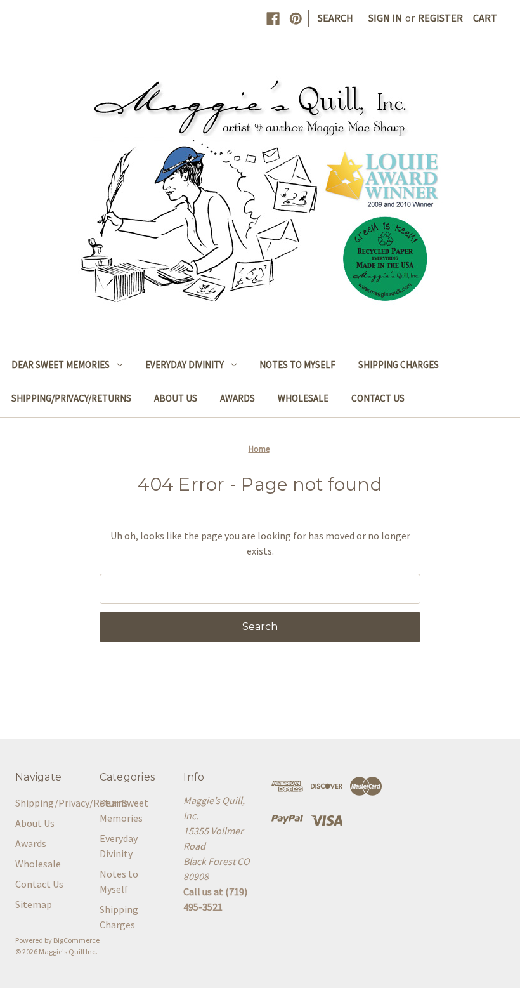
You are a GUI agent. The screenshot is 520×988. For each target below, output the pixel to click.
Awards (237, 398)
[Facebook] (273, 18)
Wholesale (303, 398)
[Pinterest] (295, 18)
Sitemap (33, 904)
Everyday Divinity (184, 365)
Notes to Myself (297, 365)
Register (440, 17)
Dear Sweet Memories (60, 365)
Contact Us (378, 398)
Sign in (385, 17)
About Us (175, 398)
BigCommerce (76, 940)
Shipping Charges (398, 365)
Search (335, 17)
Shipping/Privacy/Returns (71, 398)
